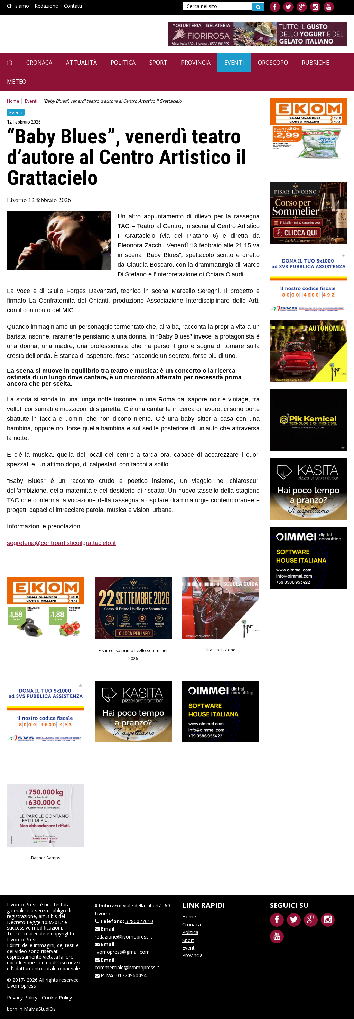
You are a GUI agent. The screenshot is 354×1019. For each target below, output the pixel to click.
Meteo (16, 81)
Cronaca (39, 62)
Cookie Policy (57, 997)
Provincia (196, 62)
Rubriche (315, 62)
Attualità (81, 62)
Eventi (234, 62)
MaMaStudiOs (40, 1009)
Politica (123, 62)
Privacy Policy (22, 997)
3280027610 (139, 921)
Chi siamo (18, 5)
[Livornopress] (72, 34)
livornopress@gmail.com (122, 952)
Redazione (46, 5)
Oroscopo (273, 62)
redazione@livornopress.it (123, 936)
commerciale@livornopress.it (127, 967)
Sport (158, 62)
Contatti (73, 5)
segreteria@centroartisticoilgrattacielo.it (61, 543)
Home (13, 101)
